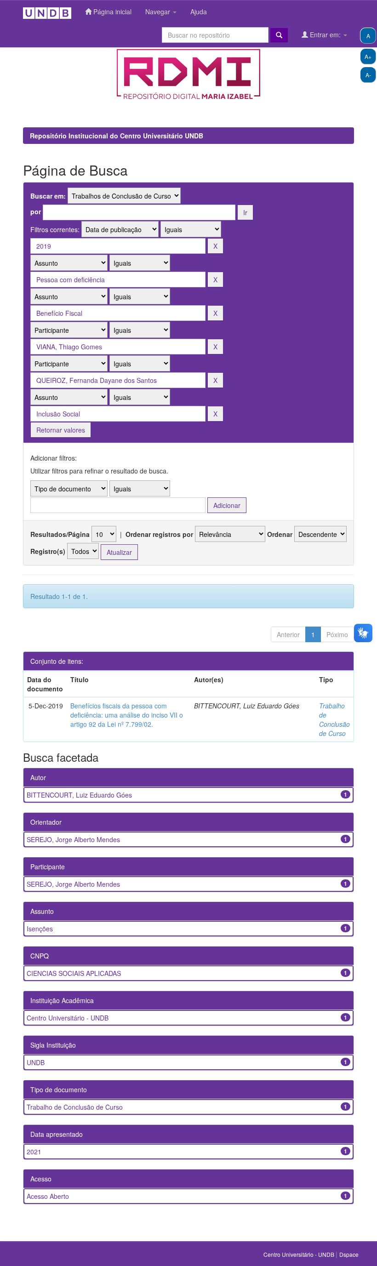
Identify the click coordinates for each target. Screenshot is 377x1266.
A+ (368, 56)
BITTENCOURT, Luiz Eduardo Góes (79, 794)
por (35, 211)
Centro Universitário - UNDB (68, 1017)
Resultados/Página (60, 534)
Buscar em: (48, 195)
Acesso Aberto (48, 1196)
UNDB (36, 1062)
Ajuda (198, 11)
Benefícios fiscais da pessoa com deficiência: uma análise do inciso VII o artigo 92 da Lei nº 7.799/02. (126, 715)
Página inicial (111, 11)
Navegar (158, 11)
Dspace (349, 1254)
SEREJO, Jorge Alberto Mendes (73, 839)
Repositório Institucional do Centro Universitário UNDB (116, 135)
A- (368, 75)
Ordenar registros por (159, 534)
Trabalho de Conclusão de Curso (334, 719)
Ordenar (279, 534)
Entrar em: (325, 34)
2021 (34, 1151)
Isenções (40, 928)
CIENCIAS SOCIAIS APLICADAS (74, 973)
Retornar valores (60, 429)
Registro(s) (47, 551)
